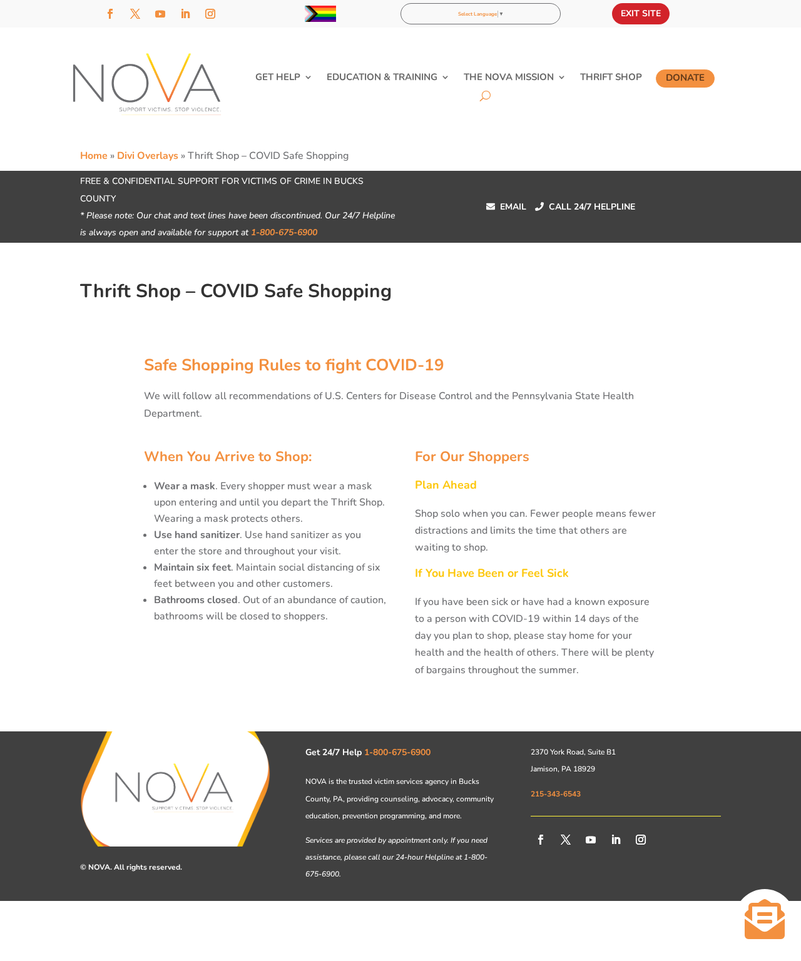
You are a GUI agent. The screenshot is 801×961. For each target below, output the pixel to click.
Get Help (277, 78)
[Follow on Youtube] (160, 14)
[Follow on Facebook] (110, 14)
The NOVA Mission (509, 78)
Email (506, 207)
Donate (685, 77)
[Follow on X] (135, 14)
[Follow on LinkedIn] (185, 14)
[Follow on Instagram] (210, 14)
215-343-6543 (556, 794)
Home (94, 156)
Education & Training (382, 78)
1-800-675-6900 (284, 232)
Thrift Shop (611, 78)
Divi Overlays (147, 156)
